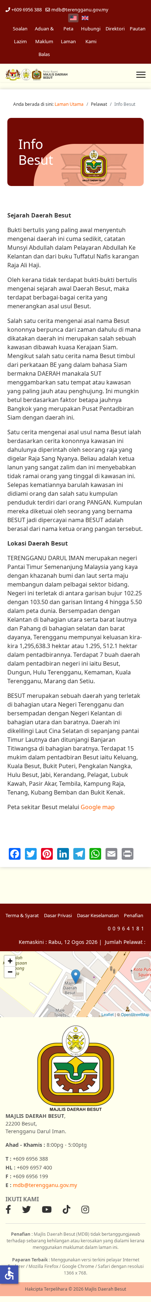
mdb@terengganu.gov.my (79, 10)
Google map (98, 807)
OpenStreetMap (135, 1014)
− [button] (10, 971)
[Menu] (141, 75)
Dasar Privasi (58, 915)
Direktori (115, 28)
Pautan (138, 28)
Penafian (133, 915)
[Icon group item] (8, 1209)
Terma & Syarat (22, 915)
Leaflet (108, 1014)
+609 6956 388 (26, 10)
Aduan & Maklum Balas (44, 41)
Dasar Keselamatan (98, 915)
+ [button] (10, 961)
